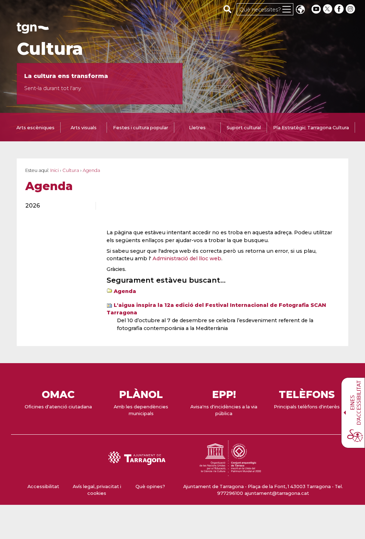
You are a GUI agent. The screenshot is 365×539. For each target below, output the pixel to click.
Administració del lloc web (187, 258)
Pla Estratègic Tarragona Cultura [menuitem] (311, 127)
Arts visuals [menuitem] (84, 127)
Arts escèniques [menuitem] (35, 127)
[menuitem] (56, 206)
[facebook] (339, 9)
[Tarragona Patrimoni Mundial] (230, 472)
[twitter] (328, 9)
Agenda (125, 291)
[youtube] (316, 9)
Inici (54, 170)
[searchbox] (227, 9)
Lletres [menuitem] (197, 127)
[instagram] (351, 9)
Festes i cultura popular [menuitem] (140, 127)
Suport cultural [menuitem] (244, 127)
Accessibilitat (43, 486)
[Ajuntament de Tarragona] (33, 30)
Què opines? (150, 486)
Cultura (50, 48)
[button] (300, 10)
